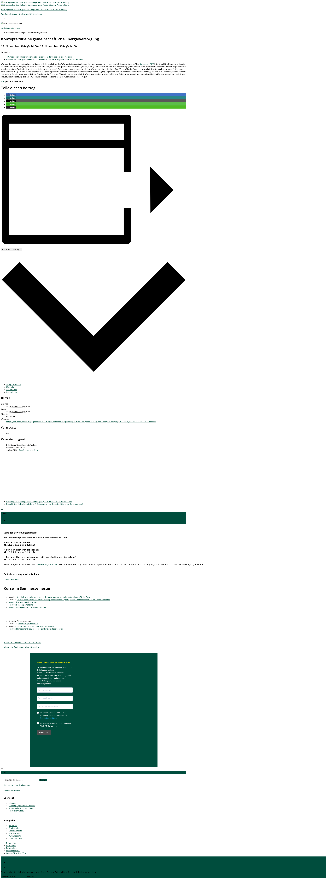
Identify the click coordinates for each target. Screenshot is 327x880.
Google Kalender (13, 384)
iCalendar (10, 387)
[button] (11, 95)
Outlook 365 (11, 389)
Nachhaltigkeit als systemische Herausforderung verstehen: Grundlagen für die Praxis (54, 597)
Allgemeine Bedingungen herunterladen (21, 647)
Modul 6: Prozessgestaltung (21, 604)
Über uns (12, 803)
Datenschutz (11, 848)
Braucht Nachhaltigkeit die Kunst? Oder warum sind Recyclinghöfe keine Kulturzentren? (45, 59)
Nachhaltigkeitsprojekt (28, 623)
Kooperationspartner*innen (21, 808)
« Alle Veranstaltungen (11, 28)
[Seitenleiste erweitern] (2, 509)
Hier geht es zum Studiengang (17, 785)
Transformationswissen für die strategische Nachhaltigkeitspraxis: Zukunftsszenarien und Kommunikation (63, 599)
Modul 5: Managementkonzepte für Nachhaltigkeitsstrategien (36, 628)
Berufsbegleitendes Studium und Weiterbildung (21, 14)
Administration (13, 850)
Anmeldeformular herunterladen (22, 642)
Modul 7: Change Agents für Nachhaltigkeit (27, 607)
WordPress (20, 876)
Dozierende (14, 828)
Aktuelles (13, 825)
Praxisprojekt (15, 833)
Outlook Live (11, 392)
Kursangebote (15, 835)
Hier (3, 81)
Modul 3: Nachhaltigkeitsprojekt (23, 602)
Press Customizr (41, 876)
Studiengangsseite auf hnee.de (22, 805)
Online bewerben (11, 579)
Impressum (11, 845)
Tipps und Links (15, 838)
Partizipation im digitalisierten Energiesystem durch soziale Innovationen (39, 56)
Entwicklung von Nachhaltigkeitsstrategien (36, 626)
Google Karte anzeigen (28, 450)
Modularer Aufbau (16, 810)
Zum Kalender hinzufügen (11, 249)
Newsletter (11, 843)
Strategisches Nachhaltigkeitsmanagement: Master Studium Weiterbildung (34, 9)
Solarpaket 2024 (147, 64)
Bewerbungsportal (48, 564)
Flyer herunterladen (12, 790)
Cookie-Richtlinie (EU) (16, 853)
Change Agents (15, 830)
